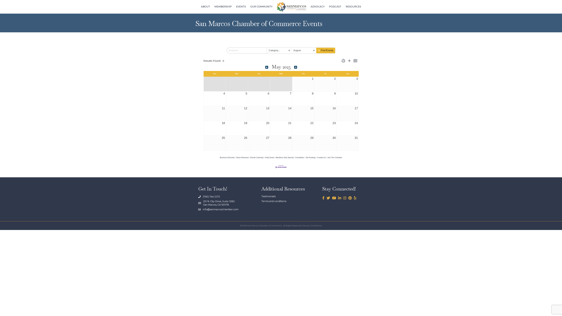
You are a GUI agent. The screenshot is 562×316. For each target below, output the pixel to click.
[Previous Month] (267, 67)
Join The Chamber (334, 158)
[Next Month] (295, 67)
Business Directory (227, 158)
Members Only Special (285, 158)
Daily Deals (269, 158)
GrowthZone (316, 225)
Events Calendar (257, 158)
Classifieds (299, 158)
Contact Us (321, 158)
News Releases (242, 158)
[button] (343, 60)
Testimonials (268, 196)
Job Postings (310, 158)
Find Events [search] (327, 50)
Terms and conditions (273, 201)
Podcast (335, 6)
